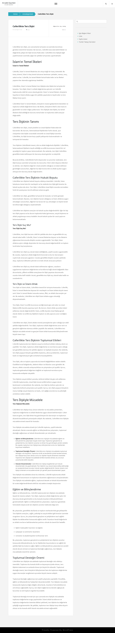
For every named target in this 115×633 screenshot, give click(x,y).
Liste (80, 36)
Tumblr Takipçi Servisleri (87, 42)
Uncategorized (17, 29)
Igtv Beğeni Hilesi (85, 33)
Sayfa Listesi (83, 39)
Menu (112, 4)
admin (64, 29)
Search (106, 4)
